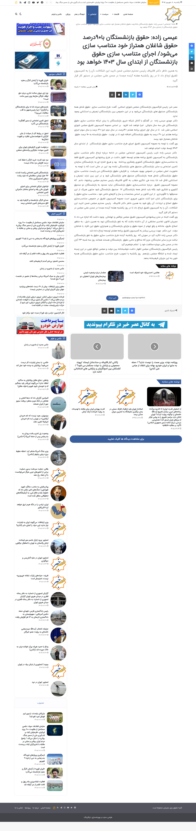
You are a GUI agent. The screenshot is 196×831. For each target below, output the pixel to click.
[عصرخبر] (173, 14)
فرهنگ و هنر (79, 14)
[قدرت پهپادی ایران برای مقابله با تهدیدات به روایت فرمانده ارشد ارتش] (88, 396)
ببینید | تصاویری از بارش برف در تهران (33, 664)
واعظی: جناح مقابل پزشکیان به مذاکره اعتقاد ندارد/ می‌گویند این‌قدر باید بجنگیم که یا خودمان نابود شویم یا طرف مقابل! (31, 383)
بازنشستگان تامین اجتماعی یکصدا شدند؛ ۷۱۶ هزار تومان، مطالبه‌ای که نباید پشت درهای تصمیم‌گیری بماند (31, 175)
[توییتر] (133, 95)
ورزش (68, 14)
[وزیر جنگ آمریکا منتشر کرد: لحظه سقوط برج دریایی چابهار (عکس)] (58, 458)
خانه (174, 24)
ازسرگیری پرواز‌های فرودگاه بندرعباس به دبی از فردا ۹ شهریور (122, 2)
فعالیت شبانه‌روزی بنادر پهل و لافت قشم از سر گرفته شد (33, 783)
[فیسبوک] (139, 95)
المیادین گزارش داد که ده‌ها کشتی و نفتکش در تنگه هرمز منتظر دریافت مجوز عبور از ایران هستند (32, 401)
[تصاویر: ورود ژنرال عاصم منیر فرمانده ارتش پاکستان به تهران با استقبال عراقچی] (58, 547)
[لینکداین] (126, 95)
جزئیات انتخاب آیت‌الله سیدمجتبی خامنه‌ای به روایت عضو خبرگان (34, 630)
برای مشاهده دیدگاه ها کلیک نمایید (126, 439)
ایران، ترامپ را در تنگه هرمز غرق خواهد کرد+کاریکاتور (32, 506)
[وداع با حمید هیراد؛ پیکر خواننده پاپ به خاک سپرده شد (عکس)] (58, 653)
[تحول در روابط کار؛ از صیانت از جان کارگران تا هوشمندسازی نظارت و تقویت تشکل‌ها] (58, 137)
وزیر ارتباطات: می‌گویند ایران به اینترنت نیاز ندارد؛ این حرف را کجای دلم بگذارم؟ (32, 524)
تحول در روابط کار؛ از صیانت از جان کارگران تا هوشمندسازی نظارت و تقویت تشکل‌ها (32, 136)
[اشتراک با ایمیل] (119, 95)
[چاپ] (112, 95)
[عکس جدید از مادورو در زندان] (58, 351)
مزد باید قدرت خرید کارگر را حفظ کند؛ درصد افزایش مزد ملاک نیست (33, 161)
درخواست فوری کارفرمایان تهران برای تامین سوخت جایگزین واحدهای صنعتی (32, 149)
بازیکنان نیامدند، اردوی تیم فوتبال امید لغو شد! (34, 715)
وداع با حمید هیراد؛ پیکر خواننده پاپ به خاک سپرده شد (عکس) (32, 648)
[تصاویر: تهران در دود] (58, 689)
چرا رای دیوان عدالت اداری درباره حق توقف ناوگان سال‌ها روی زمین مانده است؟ (33, 96)
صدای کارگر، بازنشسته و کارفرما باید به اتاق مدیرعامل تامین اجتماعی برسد (32, 202)
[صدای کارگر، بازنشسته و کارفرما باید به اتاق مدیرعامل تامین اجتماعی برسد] (58, 204)
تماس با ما (19, 808)
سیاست (105, 14)
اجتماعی (93, 14)
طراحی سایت (107, 817)
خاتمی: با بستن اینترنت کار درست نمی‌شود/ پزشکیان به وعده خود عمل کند (32, 364)
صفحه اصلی (128, 14)
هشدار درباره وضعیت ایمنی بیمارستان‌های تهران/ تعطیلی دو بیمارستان (93, 276)
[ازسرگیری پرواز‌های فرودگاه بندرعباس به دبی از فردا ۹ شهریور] (55, 759)
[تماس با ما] (16, 2)
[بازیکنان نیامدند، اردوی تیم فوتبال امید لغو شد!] (55, 717)
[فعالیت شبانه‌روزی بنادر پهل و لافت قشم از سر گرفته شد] (55, 785)
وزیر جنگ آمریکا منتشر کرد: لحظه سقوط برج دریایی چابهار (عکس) (32, 453)
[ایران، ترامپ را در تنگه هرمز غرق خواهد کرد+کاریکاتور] (58, 511)
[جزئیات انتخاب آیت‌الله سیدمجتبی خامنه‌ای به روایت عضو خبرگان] (58, 635)
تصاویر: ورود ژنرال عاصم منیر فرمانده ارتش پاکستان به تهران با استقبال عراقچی (31, 541)
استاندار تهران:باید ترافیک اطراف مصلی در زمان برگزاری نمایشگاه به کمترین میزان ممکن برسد (126, 411)
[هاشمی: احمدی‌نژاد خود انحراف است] (169, 275)
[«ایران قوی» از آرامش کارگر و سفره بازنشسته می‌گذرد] (58, 84)
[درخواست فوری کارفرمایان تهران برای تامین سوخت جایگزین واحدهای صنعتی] (58, 151)
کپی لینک (112, 298)
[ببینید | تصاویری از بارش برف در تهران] (58, 671)
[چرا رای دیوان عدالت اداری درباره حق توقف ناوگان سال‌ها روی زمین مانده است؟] (58, 97)
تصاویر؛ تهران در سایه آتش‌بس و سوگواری (35, 559)
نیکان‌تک (87, 817)
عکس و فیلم (57, 14)
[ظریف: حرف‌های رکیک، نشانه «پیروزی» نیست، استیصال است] (58, 582)
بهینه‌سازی (96, 817)
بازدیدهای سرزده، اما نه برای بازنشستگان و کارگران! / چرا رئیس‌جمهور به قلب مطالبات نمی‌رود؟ (31, 109)
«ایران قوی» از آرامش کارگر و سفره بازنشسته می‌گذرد (34, 82)
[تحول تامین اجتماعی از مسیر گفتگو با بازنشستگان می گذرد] (58, 124)
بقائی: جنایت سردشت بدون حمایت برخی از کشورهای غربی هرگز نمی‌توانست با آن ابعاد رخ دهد (31, 472)
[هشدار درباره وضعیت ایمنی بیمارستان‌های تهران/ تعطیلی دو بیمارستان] (116, 276)
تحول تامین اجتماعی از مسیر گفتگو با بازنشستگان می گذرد (33, 122)
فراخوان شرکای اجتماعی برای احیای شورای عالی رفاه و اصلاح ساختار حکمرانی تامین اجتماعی (31, 189)
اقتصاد (116, 14)
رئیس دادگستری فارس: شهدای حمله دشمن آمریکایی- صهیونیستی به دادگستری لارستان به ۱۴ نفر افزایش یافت (31, 614)
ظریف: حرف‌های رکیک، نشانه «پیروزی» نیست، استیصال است (32, 577)
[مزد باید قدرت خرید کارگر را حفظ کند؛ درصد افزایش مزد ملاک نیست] (58, 164)
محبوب (40, 703)
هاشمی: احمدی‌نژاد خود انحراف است (144, 272)
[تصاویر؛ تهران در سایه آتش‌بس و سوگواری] (58, 564)
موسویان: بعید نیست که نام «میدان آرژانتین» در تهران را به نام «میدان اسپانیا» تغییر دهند (34, 418)
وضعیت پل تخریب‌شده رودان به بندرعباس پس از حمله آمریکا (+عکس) (33, 435)
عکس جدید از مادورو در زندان (36, 344)
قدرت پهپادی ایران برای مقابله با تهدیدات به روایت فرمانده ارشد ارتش (88, 410)
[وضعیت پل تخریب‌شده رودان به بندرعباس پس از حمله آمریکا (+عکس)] (58, 440)
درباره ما (36, 808)
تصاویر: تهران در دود (40, 682)
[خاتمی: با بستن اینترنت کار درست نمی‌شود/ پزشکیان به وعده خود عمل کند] (58, 369)
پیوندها (28, 808)
